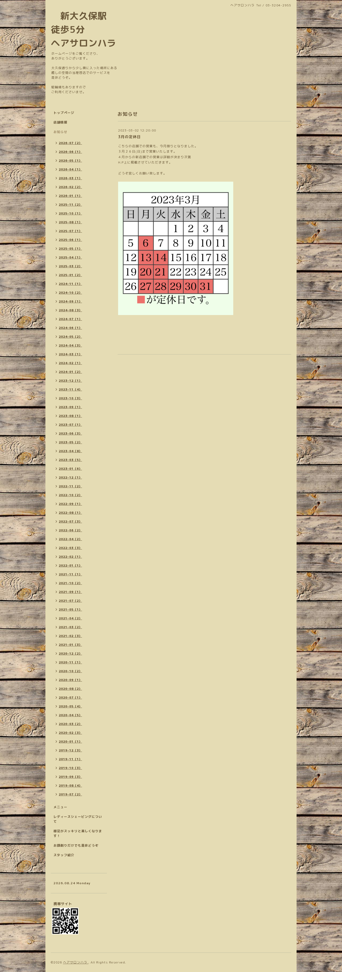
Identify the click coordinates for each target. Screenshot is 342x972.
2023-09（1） (70, 407)
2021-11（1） (70, 574)
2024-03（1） (70, 354)
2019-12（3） (70, 750)
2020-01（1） (70, 741)
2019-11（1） (70, 759)
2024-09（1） (70, 301)
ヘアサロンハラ (75, 962)
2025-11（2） (70, 204)
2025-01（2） (70, 275)
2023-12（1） (70, 381)
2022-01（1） (70, 565)
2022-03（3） (70, 548)
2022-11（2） (70, 486)
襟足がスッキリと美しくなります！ (77, 833)
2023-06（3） (70, 433)
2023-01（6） (70, 469)
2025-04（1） (70, 257)
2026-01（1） (70, 196)
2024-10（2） (70, 292)
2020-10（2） (70, 671)
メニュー (60, 807)
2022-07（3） (70, 521)
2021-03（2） (70, 627)
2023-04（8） (70, 451)
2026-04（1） (70, 169)
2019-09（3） (70, 777)
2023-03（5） (70, 460)
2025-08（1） (70, 222)
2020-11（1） (70, 662)
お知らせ (60, 132)
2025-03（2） (70, 266)
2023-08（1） (70, 416)
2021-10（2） (70, 583)
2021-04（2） (70, 618)
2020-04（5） (70, 715)
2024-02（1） (70, 363)
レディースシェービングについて (77, 819)
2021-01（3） (70, 645)
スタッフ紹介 (63, 855)
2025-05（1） (70, 248)
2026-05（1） (70, 160)
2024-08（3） (70, 310)
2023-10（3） (70, 398)
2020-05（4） (70, 706)
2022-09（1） (70, 504)
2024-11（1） (70, 284)
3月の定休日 (129, 136)
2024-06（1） (70, 328)
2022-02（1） (70, 557)
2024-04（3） (70, 345)
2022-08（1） (70, 513)
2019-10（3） (70, 768)
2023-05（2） (70, 442)
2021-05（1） (70, 609)
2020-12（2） (70, 653)
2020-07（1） (70, 697)
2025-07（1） (70, 231)
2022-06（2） (70, 530)
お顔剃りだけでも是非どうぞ (76, 845)
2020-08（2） (70, 689)
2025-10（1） (70, 213)
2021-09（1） (70, 592)
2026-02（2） (70, 187)
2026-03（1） (70, 178)
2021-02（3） (70, 636)
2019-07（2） (70, 794)
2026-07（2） (70, 143)
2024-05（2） (70, 336)
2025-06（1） (70, 240)
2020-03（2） (70, 724)
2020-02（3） (70, 733)
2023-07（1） (70, 425)
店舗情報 (60, 122)
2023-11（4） (70, 389)
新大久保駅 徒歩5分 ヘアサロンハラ (83, 29)
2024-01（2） (70, 372)
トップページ (63, 112)
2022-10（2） (70, 495)
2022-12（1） (70, 477)
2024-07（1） (70, 319)
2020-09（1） (70, 680)
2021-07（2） (70, 601)
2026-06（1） (70, 152)
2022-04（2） (70, 539)
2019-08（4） (70, 785)
